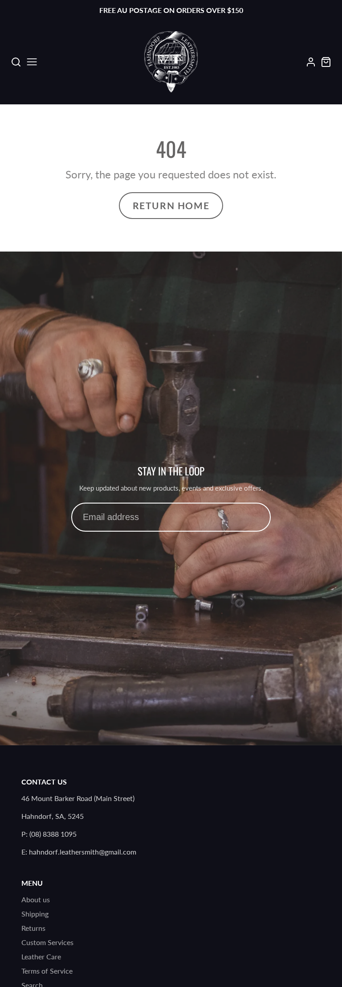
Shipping (35, 913)
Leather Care (41, 956)
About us (35, 899)
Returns (33, 928)
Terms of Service (47, 970)
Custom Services (47, 942)
